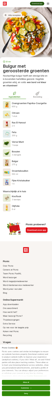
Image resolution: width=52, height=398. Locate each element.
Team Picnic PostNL (12, 273)
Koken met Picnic (11, 331)
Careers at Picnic (11, 269)
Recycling (7, 335)
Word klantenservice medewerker (18, 285)
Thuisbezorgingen (11, 320)
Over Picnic (8, 266)
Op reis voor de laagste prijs (16, 327)
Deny (26, 393)
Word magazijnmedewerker (15, 281)
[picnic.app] (5, 4)
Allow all (26, 382)
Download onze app (36, 230)
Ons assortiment (10, 308)
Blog (5, 293)
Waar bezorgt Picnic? (13, 316)
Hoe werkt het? (10, 312)
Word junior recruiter (12, 289)
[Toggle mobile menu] (48, 4)
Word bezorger (10, 277)
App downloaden (11, 304)
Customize (25, 388)
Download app (37, 3)
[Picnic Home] (26, 250)
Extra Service (9, 323)
